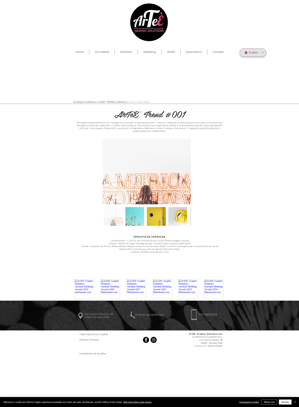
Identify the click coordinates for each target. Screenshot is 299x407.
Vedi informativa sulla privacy (137, 402)
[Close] (295, 402)
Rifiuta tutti (269, 402)
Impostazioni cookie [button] (249, 402)
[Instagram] (154, 340)
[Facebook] (146, 340)
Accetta (285, 402)
